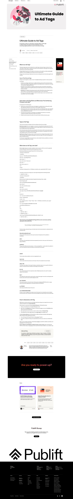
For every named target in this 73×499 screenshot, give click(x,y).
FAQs (28, 484)
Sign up (36, 436)
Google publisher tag (26, 314)
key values (37, 317)
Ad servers (22, 90)
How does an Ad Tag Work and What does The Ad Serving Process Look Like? (13, 63)
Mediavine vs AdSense (57, 481)
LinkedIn (34, 342)
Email (37, 342)
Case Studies (29, 481)
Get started (36, 369)
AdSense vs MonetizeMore (57, 485)
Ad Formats (29, 480)
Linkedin (51, 346)
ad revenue (31, 325)
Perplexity (43, 342)
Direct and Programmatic (21, 478)
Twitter (31, 342)
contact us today (41, 324)
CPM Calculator (47, 481)
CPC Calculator (47, 484)
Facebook (28, 342)
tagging (38, 321)
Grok (46, 342)
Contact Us (38, 485)
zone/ (9, 67)
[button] (17, 1)
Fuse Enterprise (12, 480)
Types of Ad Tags (11, 64)
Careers (38, 481)
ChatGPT (40, 342)
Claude (52, 342)
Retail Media (20, 482)
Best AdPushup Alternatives (57, 489)
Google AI (49, 342)
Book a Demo (38, 484)
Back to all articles (36, 417)
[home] (11, 0)
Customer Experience (39, 480)
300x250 (41, 190)
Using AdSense (21, 483)
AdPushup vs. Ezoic (56, 480)
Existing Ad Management (20, 480)
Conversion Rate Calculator (47, 478)
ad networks (22, 322)
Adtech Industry (22, 36)
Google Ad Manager (32, 303)
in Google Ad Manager (35, 305)
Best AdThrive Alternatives (57, 490)
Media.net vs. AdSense (57, 484)
